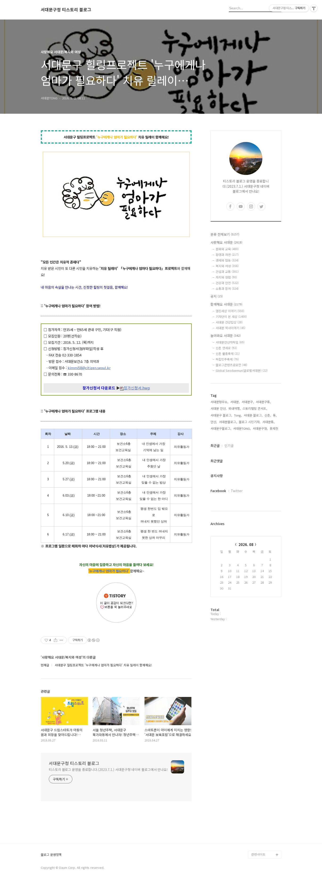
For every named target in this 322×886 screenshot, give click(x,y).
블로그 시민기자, (249, 422)
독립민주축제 (227, 359)
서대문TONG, (242, 428)
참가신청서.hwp (137, 388)
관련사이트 (258, 854)
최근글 (215, 445)
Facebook (218, 490)
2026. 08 (246, 544)
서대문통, (268, 422)
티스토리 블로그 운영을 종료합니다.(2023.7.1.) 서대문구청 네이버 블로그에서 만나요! (108, 769)
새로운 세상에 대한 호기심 (266, 843)
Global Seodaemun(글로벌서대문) (242, 370)
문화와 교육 (227, 249)
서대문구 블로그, (221, 415)
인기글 (229, 445)
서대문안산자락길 (230, 342)
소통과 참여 (227, 288)
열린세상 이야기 (230, 311)
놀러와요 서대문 (226, 335)
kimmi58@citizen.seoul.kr (89, 367)
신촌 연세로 (226, 348)
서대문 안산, (219, 408)
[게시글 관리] (61, 640)
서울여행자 (259, 809)
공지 (217, 296)
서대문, (235, 402)
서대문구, (248, 402)
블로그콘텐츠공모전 (231, 365)
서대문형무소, (219, 402)
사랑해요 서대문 (226, 242)
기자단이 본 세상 (231, 316)
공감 (254, 794)
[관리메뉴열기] (313, 8)
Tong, (238, 415)
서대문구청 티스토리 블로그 (66, 9)
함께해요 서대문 (226, 304)
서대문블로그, (228, 422)
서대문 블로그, (253, 415)
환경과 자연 (227, 254)
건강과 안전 (227, 283)
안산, (214, 422)
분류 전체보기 (225, 234)
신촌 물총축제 (228, 353)
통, (275, 415)
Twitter (237, 490)
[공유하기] (55, 640)
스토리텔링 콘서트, (255, 408)
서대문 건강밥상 (229, 322)
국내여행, (234, 408)
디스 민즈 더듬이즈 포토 (266, 821)
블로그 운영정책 (51, 855)
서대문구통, (263, 402)
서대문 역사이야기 (230, 328)
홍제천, (274, 428)
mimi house (260, 832)
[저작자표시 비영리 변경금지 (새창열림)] (93, 640)
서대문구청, (260, 428)
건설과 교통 (227, 271)
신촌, (267, 415)
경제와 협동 (227, 260)
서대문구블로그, (221, 428)
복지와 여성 (227, 266)
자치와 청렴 (226, 277)
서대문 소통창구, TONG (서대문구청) (264, 783)
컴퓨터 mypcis (261, 802)
